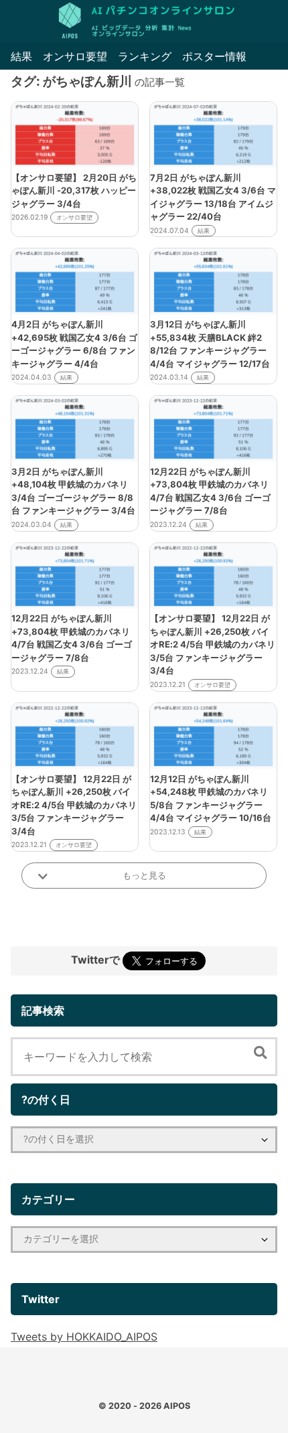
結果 (21, 56)
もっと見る (144, 875)
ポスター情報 (214, 56)
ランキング (144, 56)
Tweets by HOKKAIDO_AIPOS (84, 1336)
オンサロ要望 (75, 56)
